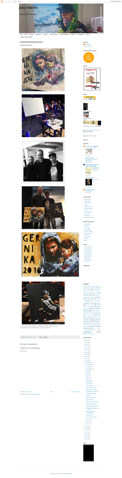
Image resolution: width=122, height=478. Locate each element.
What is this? (88, 460)
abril (87, 379)
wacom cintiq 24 (96, 328)
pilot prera (88, 315)
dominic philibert (89, 231)
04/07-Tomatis (89, 399)
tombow (96, 321)
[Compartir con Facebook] (45, 337)
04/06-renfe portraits (91, 404)
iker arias (87, 214)
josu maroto (28, 7)
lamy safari (87, 300)
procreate (86, 318)
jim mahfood (88, 201)
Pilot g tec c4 (86, 287)
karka (86, 240)
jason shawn (88, 203)
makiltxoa (98, 300)
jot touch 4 (85, 298)
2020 (86, 352)
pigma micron (86, 312)
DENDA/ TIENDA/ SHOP (26, 37)
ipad (96, 297)
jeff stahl (87, 225)
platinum (89, 316)
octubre (88, 366)
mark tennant (88, 259)
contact (87, 34)
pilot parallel (97, 313)
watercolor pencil (87, 333)
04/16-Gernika (89, 385)
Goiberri (73, 34)
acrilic (92, 287)
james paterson (88, 256)
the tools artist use (89, 217)
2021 (86, 350)
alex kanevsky (88, 254)
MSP (26, 34)
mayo (87, 377)
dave (86, 210)
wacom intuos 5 (91, 330)
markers (96, 301)
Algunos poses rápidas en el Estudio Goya (96, 169)
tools (84, 323)
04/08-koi (88, 395)
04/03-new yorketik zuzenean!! (90, 412)
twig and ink (97, 323)
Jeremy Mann (88, 248)
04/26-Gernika (89, 381)
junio (87, 375)
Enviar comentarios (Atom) (33, 394)
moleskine (86, 303)
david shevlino (88, 252)
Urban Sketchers (89, 158)
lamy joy (98, 298)
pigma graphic (95, 310)
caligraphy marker (94, 290)
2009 (86, 439)
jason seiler (87, 229)
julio (87, 373)
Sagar (86, 204)
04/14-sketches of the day (92, 391)
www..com (88, 445)
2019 (86, 354)
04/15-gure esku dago (91, 389)
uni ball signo (96, 324)
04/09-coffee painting (91, 393)
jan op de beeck (88, 233)
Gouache (45, 34)
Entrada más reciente (26, 391)
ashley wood (88, 199)
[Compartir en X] (43, 337)
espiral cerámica (89, 208)
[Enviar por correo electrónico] (40, 337)
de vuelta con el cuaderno (91, 146)
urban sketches (53, 34)
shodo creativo (88, 206)
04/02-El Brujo (89, 415)
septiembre (89, 369)
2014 (86, 428)
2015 (86, 426)
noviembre (89, 364)
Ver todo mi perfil (87, 46)
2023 (86, 346)
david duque (88, 224)
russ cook (87, 227)
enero (87, 423)
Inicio (51, 391)
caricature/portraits (64, 34)
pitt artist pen (96, 315)
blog (21, 34)
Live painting (80, 34)
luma (93, 300)
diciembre (88, 362)
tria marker (90, 323)
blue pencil (96, 289)
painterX (96, 305)
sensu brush (87, 321)
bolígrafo (85, 290)
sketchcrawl (87, 215)
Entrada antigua (75, 391)
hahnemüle (91, 297)
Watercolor (38, 34)
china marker (92, 292)
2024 (86, 344)
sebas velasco (88, 250)
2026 (86, 340)
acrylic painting (88, 212)
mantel (87, 301)
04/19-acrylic (89, 383)
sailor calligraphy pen (92, 319)
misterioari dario (89, 177)
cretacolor (97, 295)
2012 (86, 432)
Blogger (70, 473)
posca (96, 316)
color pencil (89, 295)
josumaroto (88, 44)
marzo (87, 419)
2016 (86, 360)
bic (89, 289)
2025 (86, 342)
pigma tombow (96, 312)
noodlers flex (89, 304)
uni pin (85, 326)
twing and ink (88, 324)
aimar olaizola (88, 191)
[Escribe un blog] (41, 337)
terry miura (87, 261)
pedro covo (87, 257)
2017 (86, 358)
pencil (91, 306)
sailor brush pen (96, 318)
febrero (88, 421)
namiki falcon (96, 303)
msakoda (87, 235)
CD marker (96, 286)
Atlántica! (95, 147)
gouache (85, 297)
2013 (86, 430)
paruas (86, 238)
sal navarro (87, 236)
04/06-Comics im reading (92, 402)
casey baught (88, 247)
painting (31, 34)
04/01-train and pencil (91, 417)
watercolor (87, 332)
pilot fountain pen (87, 313)
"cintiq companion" (87, 286)
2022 (86, 348)
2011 (86, 434)
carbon (84, 292)
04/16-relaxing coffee (91, 387)
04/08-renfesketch (90, 397)
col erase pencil (96, 294)
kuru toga (92, 298)
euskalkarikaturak (89, 189)
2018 (86, 356)
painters (85, 306)
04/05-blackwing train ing (92, 406)
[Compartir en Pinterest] (46, 337)
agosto (88, 371)
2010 (86, 437)
